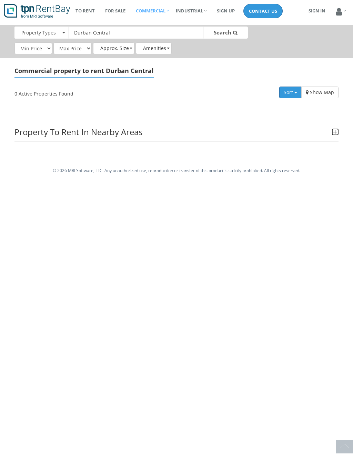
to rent (85, 11)
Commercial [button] (150, 11)
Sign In (317, 11)
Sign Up (226, 11)
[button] (339, 12)
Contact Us (263, 11)
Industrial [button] (189, 11)
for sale (115, 11)
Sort (289, 92)
